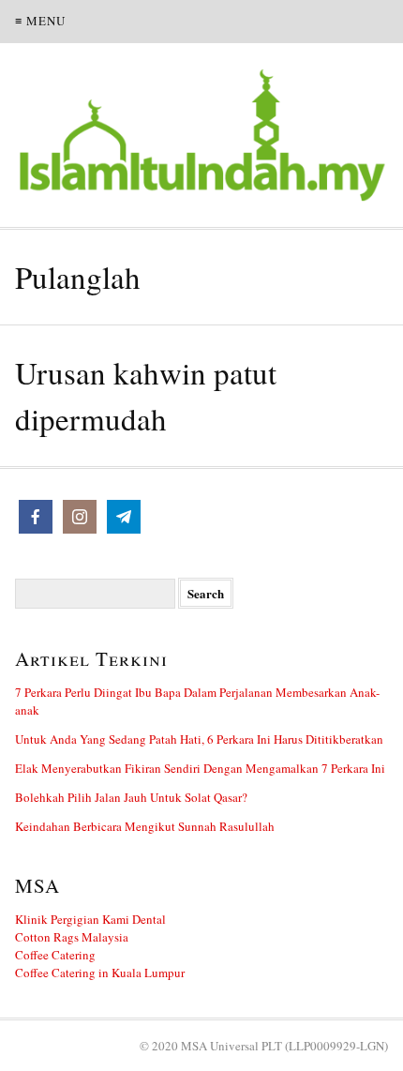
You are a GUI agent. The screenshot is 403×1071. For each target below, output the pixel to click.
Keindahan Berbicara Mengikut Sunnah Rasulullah (145, 826)
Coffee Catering (55, 954)
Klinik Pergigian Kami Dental (90, 919)
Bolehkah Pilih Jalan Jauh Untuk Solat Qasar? (131, 797)
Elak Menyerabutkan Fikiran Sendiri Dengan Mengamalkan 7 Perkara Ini (200, 768)
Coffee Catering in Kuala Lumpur (100, 972)
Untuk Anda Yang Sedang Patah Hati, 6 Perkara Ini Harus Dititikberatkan (199, 739)
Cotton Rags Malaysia (71, 936)
